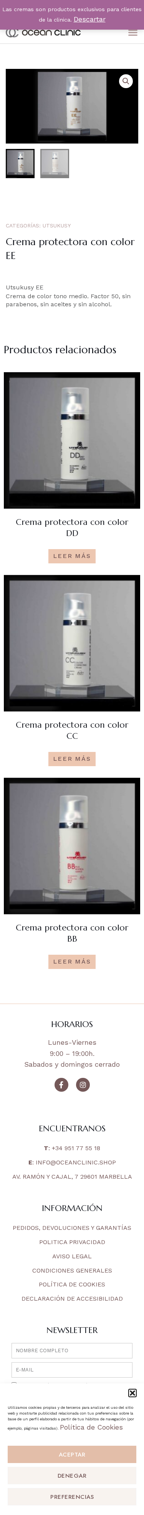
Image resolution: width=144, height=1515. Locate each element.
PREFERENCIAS (72, 1497)
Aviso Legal (72, 1256)
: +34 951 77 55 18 (72, 1148)
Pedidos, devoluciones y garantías (72, 1227)
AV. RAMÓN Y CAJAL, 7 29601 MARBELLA (72, 1176)
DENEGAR (72, 1476)
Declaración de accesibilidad (72, 1298)
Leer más (72, 556)
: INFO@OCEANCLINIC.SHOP (72, 1162)
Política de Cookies (91, 1427)
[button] (132, 1393)
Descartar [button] (90, 19)
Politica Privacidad (72, 1242)
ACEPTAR (72, 1454)
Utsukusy (57, 225)
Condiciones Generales (72, 1270)
